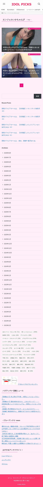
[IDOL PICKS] (22, 4)
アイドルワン (26, 335)
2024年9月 (7, 257)
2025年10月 (8, 198)
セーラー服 (19, 348)
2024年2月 (7, 271)
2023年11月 (8, 284)
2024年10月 (8, 253)
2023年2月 (7, 325)
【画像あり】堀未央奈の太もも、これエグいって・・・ (20, 401)
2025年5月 (7, 221)
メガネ (35, 351)
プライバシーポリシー (28, 478)
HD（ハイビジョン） (29, 332)
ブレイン (16, 351)
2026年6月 (7, 162)
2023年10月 (8, 289)
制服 (22, 358)
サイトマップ (17, 478)
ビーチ (6, 351)
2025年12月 (8, 189)
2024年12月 (8, 244)
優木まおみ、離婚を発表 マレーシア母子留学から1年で (21, 426)
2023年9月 (7, 293)
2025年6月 (7, 216)
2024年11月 (8, 248)
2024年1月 (7, 275)
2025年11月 (8, 194)
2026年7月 (7, 157)
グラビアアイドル (29, 338)
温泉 (12, 364)
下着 (5, 358)
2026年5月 (7, 166)
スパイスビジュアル (9, 345)
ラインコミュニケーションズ (12, 354)
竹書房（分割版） (18, 367)
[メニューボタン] (4, 4)
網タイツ (31, 367)
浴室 (23, 361)
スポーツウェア (25, 345)
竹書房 (6, 367)
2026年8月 (7, 153)
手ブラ (6, 361)
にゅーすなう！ (7, 456)
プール (26, 351)
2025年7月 (7, 212)
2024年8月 (7, 262)
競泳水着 (29, 364)
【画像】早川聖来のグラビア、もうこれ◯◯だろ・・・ (20, 409)
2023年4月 (7, 316)
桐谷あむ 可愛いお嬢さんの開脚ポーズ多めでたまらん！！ (21, 443)
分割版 (13, 358)
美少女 (14, 371)
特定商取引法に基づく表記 (21, 480)
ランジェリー (29, 354)
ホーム (10, 478)
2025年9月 (7, 203)
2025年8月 (7, 207)
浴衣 (32, 361)
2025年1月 (7, 239)
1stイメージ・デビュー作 (11, 332)
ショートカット (19, 341)
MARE (6, 335)
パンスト (30, 348)
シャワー (6, 341)
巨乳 (30, 358)
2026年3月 (7, 175)
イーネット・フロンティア (11, 338)
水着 (15, 361)
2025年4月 (7, 225)
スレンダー (7, 348)
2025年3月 (7, 230)
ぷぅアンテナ (6, 460)
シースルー (31, 341)
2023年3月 (7, 321)
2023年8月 (7, 298)
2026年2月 (7, 180)
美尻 (23, 371)
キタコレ (5, 464)
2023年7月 (7, 302)
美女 (5, 371)
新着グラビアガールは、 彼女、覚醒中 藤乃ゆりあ (19, 141)
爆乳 (20, 364)
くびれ (15, 335)
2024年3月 (7, 266)
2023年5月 (7, 312)
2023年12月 (8, 280)
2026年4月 (7, 171)
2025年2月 (7, 234)
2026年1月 (7, 185)
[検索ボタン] (39, 4)
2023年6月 (7, 307)
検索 (37, 96)
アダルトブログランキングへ (28, 384)
